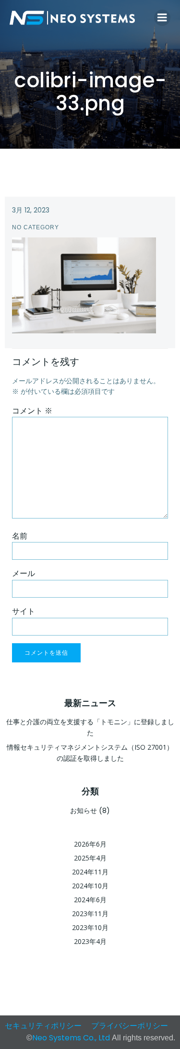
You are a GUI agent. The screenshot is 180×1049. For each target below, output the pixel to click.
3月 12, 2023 (30, 210)
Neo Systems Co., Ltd (72, 1037)
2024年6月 (90, 899)
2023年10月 (90, 927)
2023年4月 (90, 941)
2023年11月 (90, 913)
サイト (23, 611)
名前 (19, 536)
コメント (32, 411)
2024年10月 (90, 885)
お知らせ (83, 810)
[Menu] (162, 18)
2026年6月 (90, 844)
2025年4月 (90, 857)
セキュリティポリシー (43, 1025)
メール (23, 573)
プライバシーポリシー (129, 1025)
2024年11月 (90, 871)
